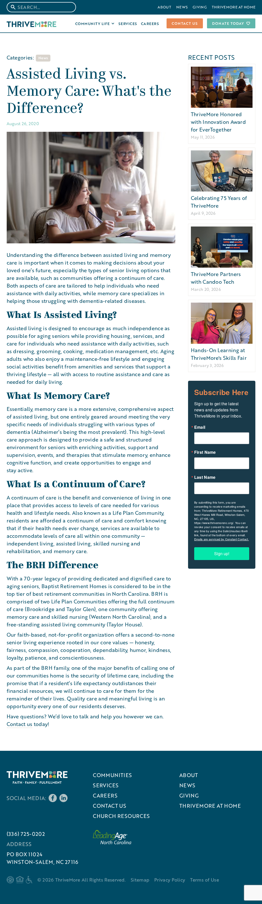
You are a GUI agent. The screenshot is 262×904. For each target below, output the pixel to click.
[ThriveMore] (37, 777)
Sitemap (140, 879)
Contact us (185, 23)
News (182, 7)
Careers (150, 23)
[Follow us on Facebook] (53, 798)
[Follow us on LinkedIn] (63, 798)
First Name (205, 452)
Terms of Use (204, 879)
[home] (32, 23)
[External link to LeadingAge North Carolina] (112, 837)
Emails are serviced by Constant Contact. (221, 539)
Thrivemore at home (233, 7)
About (164, 7)
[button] (95, 23)
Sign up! (221, 553)
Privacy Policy (169, 879)
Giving (200, 7)
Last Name (205, 477)
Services (127, 23)
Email (199, 427)
